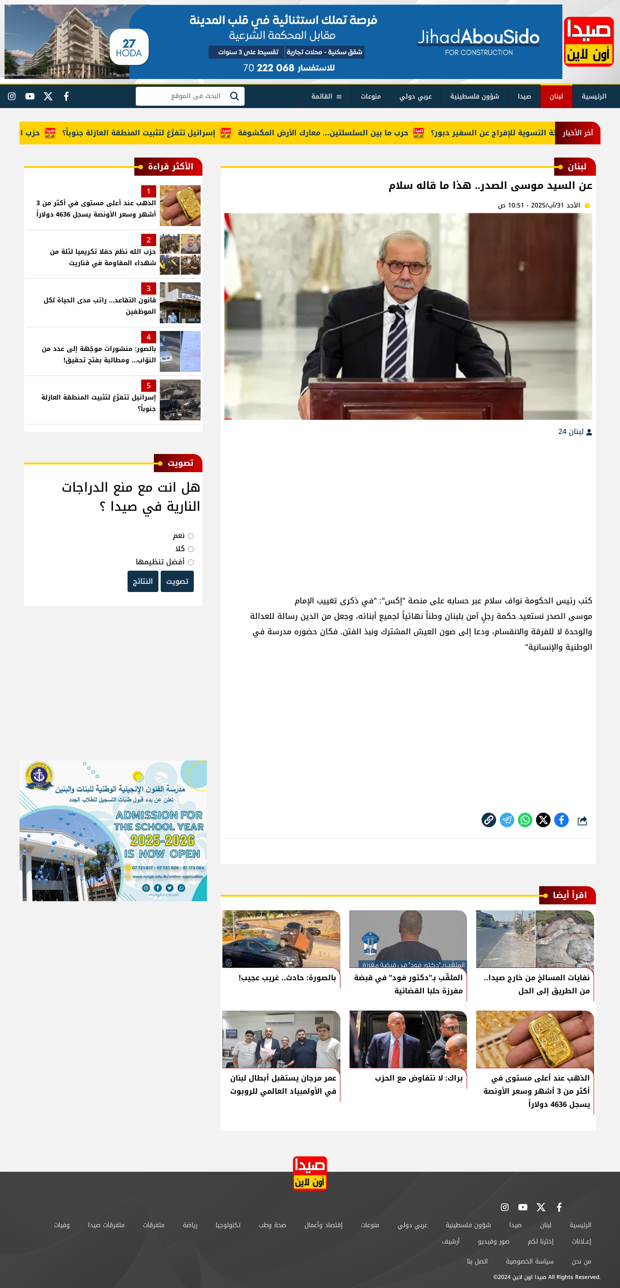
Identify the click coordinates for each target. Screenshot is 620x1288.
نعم (179, 535)
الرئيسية (594, 96)
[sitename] (310, 1173)
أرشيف (451, 1241)
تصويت (177, 581)
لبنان (556, 96)
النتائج (143, 581)
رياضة (190, 1225)
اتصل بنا (477, 1261)
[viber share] (507, 820)
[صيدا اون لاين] (588, 42)
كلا (180, 548)
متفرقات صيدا (106, 1225)
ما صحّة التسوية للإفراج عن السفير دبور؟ (528, 133)
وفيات (62, 1225)
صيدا (524, 96)
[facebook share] (561, 820)
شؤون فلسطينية (474, 96)
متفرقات (154, 1225)
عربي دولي (415, 96)
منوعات (371, 96)
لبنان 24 (572, 431)
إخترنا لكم (541, 1241)
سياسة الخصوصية (530, 1261)
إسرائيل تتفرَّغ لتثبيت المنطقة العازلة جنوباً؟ (164, 133)
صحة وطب (272, 1225)
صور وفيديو (494, 1241)
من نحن (581, 1261)
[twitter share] (543, 820)
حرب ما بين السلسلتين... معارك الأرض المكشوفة (349, 133)
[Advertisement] (408, 511)
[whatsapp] (489, 820)
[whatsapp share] (525, 820)
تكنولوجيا (228, 1225)
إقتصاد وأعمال (324, 1225)
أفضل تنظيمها (160, 562)
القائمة (321, 96)
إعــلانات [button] (581, 1241)
